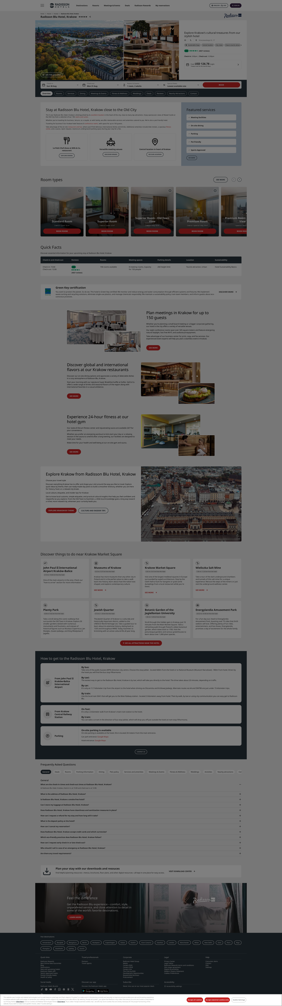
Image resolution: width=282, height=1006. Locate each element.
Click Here (20, 1002)
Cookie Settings (239, 1000)
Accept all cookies (195, 1000)
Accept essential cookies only (217, 1000)
